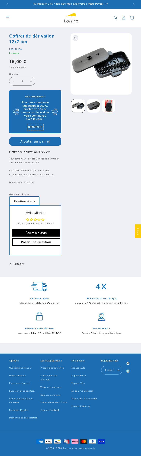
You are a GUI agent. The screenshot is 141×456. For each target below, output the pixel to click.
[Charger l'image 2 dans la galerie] (93, 106)
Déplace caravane (50, 394)
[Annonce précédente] (7, 4)
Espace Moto (78, 375)
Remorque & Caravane (84, 398)
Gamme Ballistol (49, 410)
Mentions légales (18, 410)
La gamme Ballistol (82, 390)
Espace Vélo (78, 383)
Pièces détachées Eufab (53, 402)
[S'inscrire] (118, 370)
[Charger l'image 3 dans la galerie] (108, 106)
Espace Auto (78, 367)
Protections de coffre (52, 367)
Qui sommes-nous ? (20, 367)
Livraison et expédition (22, 390)
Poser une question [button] (36, 242)
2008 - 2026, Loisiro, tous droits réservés (71, 448)
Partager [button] (18, 264)
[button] (8, 18)
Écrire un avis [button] (36, 233)
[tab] (24, 200)
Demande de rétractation (23, 417)
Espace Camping (80, 406)
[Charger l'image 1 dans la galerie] (78, 106)
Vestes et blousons (51, 387)
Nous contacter (17, 375)
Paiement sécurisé (19, 383)
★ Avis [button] (138, 231)
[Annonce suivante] (134, 4)
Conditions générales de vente (21, 400)
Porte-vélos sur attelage (48, 377)
